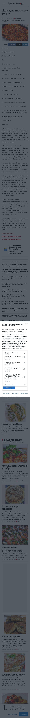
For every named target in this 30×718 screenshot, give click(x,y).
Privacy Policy (24, 393)
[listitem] (15, 353)
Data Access (15, 393)
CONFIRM (9, 387)
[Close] (26, 324)
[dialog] (15, 359)
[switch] (24, 357)
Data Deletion (5, 393)
